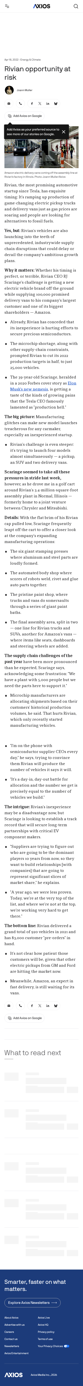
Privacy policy (46, 1332)
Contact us (10, 1339)
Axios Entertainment (16, 1353)
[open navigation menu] (7, 6)
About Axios (11, 1317)
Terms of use (45, 1339)
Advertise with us (14, 1324)
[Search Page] (76, 6)
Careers (9, 1332)
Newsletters (11, 1346)
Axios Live (44, 1317)
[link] (8, 103)
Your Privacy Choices (50, 1346)
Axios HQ (43, 1324)
